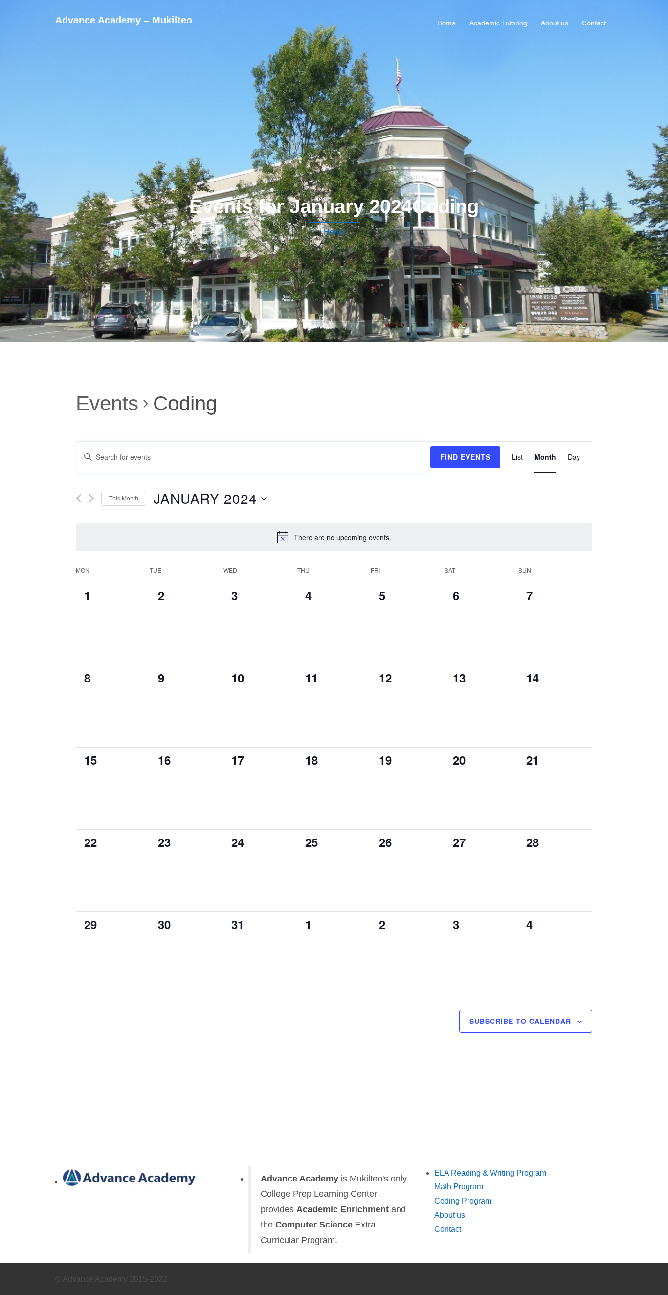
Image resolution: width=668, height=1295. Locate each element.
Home (446, 23)
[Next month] (91, 498)
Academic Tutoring (498, 23)
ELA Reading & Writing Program (490, 1173)
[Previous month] (78, 498)
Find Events (465, 457)
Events (107, 403)
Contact (594, 23)
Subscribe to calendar (520, 1021)
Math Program (458, 1186)
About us (554, 23)
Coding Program (462, 1201)
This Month (123, 498)
